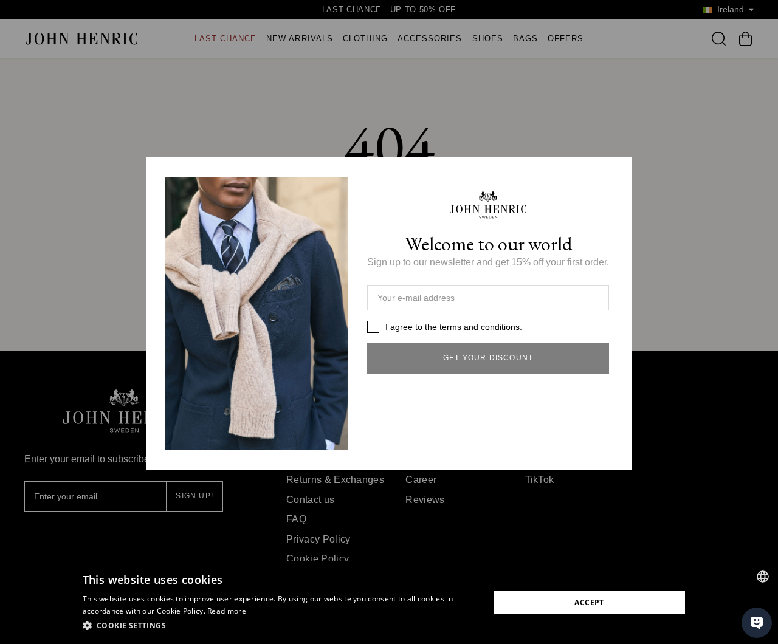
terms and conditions (479, 327)
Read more (226, 611)
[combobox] (763, 576)
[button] (280, 626)
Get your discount (488, 358)
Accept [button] (589, 602)
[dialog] (389, 602)
